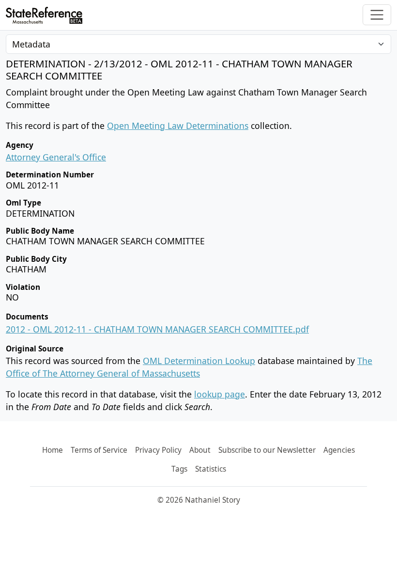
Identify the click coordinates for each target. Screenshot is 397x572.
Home (52, 450)
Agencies (339, 450)
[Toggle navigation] (377, 14)
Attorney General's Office (56, 157)
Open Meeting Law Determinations (177, 125)
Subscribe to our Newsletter (267, 450)
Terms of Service (99, 450)
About (200, 450)
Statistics (210, 469)
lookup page (219, 394)
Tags (179, 469)
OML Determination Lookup (199, 360)
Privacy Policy (158, 450)
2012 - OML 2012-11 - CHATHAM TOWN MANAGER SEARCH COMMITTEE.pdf (157, 329)
